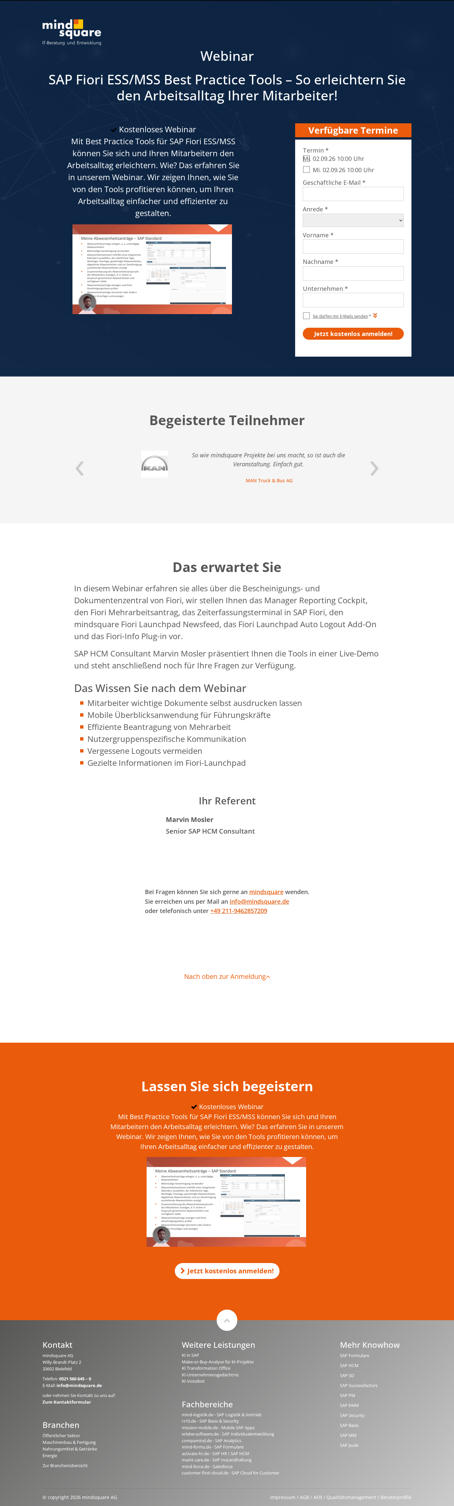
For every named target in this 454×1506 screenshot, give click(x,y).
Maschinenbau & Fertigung (69, 1442)
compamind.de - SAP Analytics (211, 1441)
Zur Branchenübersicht (65, 1465)
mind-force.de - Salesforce (207, 1466)
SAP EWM (349, 1405)
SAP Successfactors (359, 1385)
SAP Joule (349, 1445)
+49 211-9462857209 (238, 911)
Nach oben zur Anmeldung (225, 976)
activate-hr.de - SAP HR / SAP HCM (215, 1453)
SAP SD (347, 1375)
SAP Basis (349, 1425)
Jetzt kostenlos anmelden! (230, 1270)
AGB (304, 1497)
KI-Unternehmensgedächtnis (210, 1375)
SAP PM (347, 1395)
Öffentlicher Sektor (61, 1436)
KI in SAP (190, 1355)
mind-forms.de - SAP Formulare (213, 1447)
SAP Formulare (354, 1355)
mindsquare (266, 892)
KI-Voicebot (193, 1381)
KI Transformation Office (206, 1368)
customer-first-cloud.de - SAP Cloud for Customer (230, 1473)
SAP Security (352, 1415)
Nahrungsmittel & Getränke (70, 1449)
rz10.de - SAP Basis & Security (210, 1421)
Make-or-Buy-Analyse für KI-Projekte (218, 1362)
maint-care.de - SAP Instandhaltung (217, 1460)
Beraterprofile (396, 1497)
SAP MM (348, 1435)
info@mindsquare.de (259, 901)
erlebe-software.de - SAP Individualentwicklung (228, 1434)
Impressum (282, 1497)
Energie (50, 1455)
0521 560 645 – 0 (75, 1379)
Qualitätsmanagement (351, 1497)
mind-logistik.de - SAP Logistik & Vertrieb (222, 1415)
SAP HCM (349, 1365)
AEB (317, 1497)
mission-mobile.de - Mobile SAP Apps (218, 1428)
